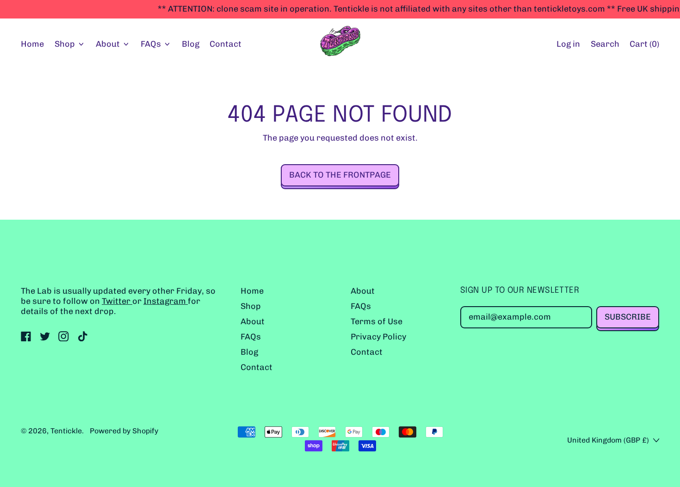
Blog (190, 44)
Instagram (165, 301)
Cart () (644, 46)
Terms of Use (376, 321)
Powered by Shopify (124, 430)
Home (32, 44)
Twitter (117, 301)
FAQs (251, 337)
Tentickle (66, 430)
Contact (225, 44)
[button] (604, 44)
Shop (251, 306)
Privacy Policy (378, 337)
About (253, 321)
